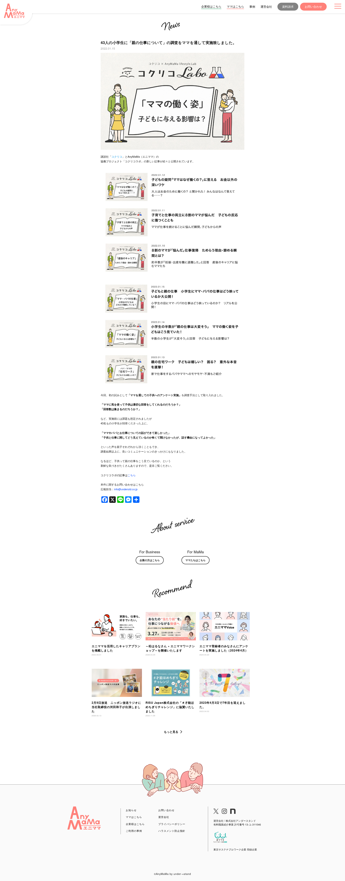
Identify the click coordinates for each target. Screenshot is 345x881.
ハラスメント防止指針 (171, 831)
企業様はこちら (211, 6)
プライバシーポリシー (171, 824)
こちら (132, 475)
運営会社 (266, 6)
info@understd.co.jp (125, 489)
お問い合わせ (313, 6)
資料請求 (288, 6)
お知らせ (131, 810)
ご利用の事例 (134, 831)
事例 (252, 6)
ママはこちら (235, 6)
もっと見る (171, 732)
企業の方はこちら (150, 560)
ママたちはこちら (195, 560)
